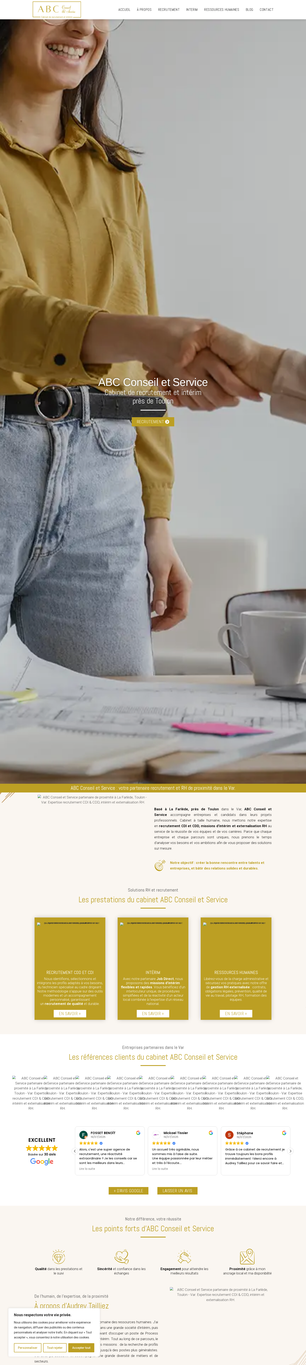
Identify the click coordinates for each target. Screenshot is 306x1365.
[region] (54, 1332)
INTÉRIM (153, 972)
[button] (290, 1151)
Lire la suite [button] (87, 1169)
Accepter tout (81, 1347)
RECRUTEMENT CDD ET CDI (70, 972)
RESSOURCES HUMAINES (236, 972)
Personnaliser (27, 1347)
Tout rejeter (55, 1347)
